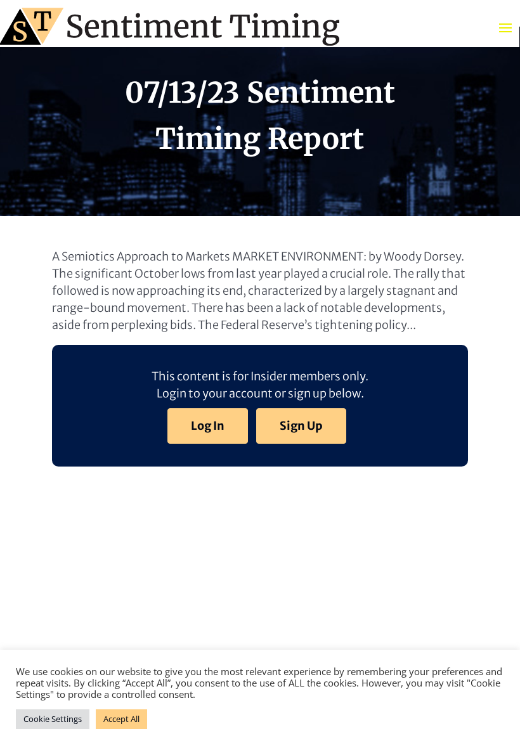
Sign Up (301, 425)
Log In (207, 425)
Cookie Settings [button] (52, 719)
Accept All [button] (121, 719)
